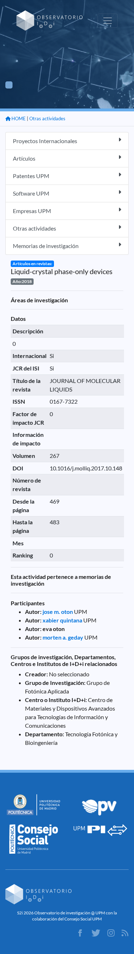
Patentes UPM (31, 175)
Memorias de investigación (46, 245)
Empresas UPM (32, 210)
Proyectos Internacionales (45, 140)
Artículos (24, 158)
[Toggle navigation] (108, 21)
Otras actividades (47, 118)
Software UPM (31, 193)
